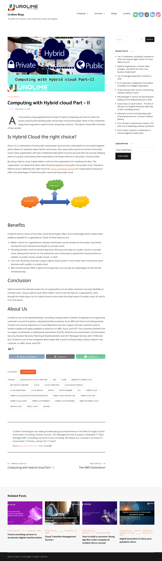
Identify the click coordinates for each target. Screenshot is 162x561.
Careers (127, 13)
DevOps (51, 390)
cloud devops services (74, 385)
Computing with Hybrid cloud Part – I (31, 466)
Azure (63, 380)
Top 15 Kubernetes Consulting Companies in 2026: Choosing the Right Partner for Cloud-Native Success (135, 59)
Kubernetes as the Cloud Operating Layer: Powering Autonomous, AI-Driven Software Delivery (135, 116)
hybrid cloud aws (87, 396)
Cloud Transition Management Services (60, 538)
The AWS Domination (92, 466)
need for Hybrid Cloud (89, 401)
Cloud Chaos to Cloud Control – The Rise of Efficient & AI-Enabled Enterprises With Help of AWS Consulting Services (135, 107)
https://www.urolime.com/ (28, 446)
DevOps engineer (65, 390)
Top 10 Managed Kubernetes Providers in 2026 (134, 77)
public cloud (32, 406)
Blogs (114, 13)
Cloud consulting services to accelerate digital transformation (25, 536)
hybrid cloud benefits (41, 401)
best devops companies (19, 385)
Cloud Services (13, 97)
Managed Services (127, 533)
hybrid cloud (91, 390)
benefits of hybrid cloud (82, 380)
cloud (36, 385)
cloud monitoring (18, 390)
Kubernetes (148, 531)
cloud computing (52, 385)
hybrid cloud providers (65, 401)
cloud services (37, 390)
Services (98, 13)
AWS (54, 380)
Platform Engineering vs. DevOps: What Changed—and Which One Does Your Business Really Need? (133, 69)
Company (80, 13)
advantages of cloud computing (34, 380)
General (85, 533)
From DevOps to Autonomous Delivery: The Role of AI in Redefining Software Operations (135, 124)
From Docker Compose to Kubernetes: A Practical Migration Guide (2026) (134, 131)
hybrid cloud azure (18, 401)
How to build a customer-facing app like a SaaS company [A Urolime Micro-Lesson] (98, 540)
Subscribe (123, 156)
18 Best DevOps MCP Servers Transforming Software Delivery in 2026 (135, 91)
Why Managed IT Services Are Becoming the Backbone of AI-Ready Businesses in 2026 (135, 98)
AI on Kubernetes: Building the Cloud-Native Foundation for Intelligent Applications (135, 84)
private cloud (16, 406)
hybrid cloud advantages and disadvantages (29, 396)
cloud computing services (63, 168)
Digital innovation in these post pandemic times (136, 540)
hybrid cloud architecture (64, 396)
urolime (46, 406)
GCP (79, 390)
